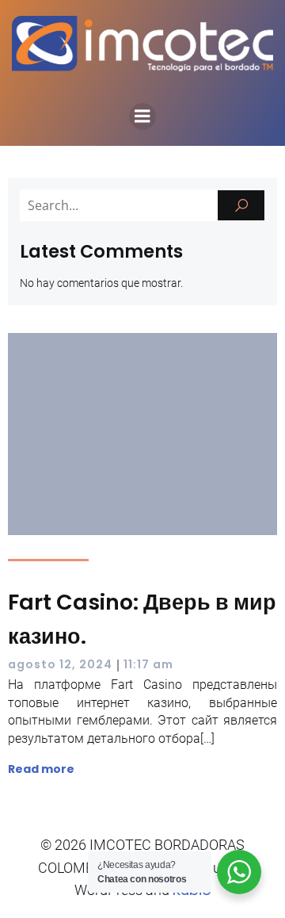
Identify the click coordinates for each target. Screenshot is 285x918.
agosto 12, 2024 (60, 664)
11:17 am (148, 664)
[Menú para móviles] (142, 116)
